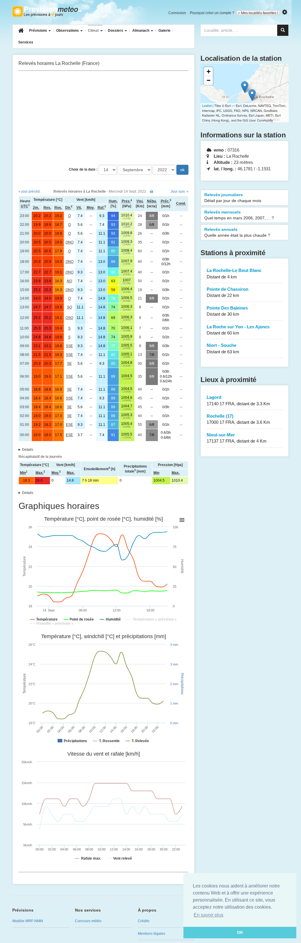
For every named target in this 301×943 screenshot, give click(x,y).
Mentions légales (151, 934)
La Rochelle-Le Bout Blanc (234, 273)
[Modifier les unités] (284, 12)
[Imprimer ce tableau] (151, 191)
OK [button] (240, 932)
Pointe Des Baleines (227, 311)
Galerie (164, 30)
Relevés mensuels (239, 215)
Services (25, 42)
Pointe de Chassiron (227, 292)
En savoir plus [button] (208, 914)
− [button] (208, 80)
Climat (94, 30)
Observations (68, 30)
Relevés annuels (237, 232)
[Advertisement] (103, 118)
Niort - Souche (223, 348)
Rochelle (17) (238, 419)
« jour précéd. (30, 191)
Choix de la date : (83, 169)
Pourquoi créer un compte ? (212, 13)
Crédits (143, 921)
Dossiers (116, 30)
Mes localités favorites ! (259, 13)
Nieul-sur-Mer (237, 437)
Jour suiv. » (179, 191)
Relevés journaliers (232, 197)
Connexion (177, 13)
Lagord (238, 400)
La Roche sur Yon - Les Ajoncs (238, 329)
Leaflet (207, 105)
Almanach (141, 30)
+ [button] (208, 71)
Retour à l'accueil (46, 11)
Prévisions (38, 30)
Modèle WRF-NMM (27, 921)
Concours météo (88, 921)
